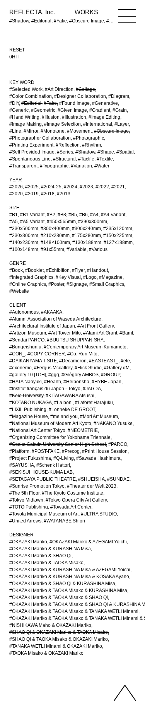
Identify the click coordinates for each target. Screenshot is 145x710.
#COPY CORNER (46, 354)
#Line (15, 131)
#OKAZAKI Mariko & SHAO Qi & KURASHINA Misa (62, 583)
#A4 (94, 214)
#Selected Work (26, 89)
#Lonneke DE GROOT (72, 409)
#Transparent (23, 166)
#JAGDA (92, 388)
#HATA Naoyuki (25, 381)
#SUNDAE (118, 479)
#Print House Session (105, 451)
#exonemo (20, 367)
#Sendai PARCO (26, 340)
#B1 (13, 214)
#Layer (121, 124)
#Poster (56, 284)
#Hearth (52, 381)
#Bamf (126, 333)
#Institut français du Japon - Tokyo (44, 388)
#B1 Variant (32, 214)
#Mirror (31, 131)
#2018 (48, 193)
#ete (125, 361)
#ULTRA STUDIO (99, 514)
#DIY (14, 103)
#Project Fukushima (30, 458)
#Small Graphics (106, 284)
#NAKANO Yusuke (113, 423)
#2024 (70, 186)
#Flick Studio (88, 367)
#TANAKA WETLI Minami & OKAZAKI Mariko (55, 646)
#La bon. (63, 402)
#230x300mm (23, 235)
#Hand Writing (24, 117)
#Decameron (73, 361)
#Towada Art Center (70, 507)
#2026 (16, 186)
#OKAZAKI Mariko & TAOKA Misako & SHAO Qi (58, 597)
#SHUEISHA (91, 479)
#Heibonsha (76, 381)
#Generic (19, 110)
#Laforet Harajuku (94, 402)
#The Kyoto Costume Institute (72, 493)
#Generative (105, 103)
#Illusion (51, 117)
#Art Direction (59, 89)
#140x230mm (23, 242)
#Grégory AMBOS (80, 374)
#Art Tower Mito (64, 333)
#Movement (79, 131)
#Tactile (86, 159)
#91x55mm (52, 249)
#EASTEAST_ (103, 361)
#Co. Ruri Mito (82, 354)
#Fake (50, 103)
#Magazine (111, 277)
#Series (65, 152)
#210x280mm (55, 235)
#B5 (72, 214)
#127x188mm (118, 242)
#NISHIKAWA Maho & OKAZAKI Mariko (50, 625)
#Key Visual (68, 277)
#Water (101, 166)
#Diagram (118, 96)
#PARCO (117, 444)
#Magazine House (28, 416)
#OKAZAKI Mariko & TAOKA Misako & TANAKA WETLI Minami (73, 611)
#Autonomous (24, 312)
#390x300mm (92, 221)
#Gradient (99, 110)
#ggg (53, 374)
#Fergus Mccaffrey (53, 367)
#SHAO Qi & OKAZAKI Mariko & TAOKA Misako (58, 632)
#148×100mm (55, 242)
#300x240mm (86, 228)
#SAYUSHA (21, 465)
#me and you (64, 416)
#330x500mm (23, 228)
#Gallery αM (117, 367)
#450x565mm (61, 221)
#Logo (90, 277)
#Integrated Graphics (31, 277)
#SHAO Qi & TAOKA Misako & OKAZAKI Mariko (58, 639)
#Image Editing (104, 117)
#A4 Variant (113, 214)
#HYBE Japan (106, 381)
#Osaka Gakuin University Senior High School (57, 444)
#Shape (105, 152)
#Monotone (53, 131)
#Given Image (72, 110)
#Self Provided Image (32, 152)
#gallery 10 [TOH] (27, 374)
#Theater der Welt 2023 (91, 486)
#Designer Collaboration (80, 96)
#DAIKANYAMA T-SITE (33, 361)
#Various (98, 249)
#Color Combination (30, 96)
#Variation (81, 166)
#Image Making (25, 124)
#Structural (64, 159)
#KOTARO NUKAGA (30, 402)
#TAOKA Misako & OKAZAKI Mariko (46, 653)
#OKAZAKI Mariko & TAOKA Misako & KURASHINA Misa (68, 590)
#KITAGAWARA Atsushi (70, 395)
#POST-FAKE (46, 451)
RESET (17, 50)
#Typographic (54, 166)
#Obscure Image (111, 131)
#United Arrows (25, 521)
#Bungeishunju (25, 347)
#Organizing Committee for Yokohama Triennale (60, 437)
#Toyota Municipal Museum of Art (43, 514)
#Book (16, 270)
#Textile (105, 159)
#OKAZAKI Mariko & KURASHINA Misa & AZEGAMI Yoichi (69, 569)
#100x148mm (23, 249)
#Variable (77, 249)
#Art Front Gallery (95, 326)
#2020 (16, 193)
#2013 (63, 193)
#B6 (83, 214)
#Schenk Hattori (53, 465)
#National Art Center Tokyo (37, 430)
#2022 (102, 186)
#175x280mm (86, 235)
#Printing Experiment (31, 145)
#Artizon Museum (27, 333)
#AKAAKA (51, 312)
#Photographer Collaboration (40, 138)
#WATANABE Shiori (64, 521)
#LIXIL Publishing (27, 409)
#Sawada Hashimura (98, 458)
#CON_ (17, 354)
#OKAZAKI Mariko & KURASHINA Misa (50, 548)
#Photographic (88, 138)
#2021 (118, 186)
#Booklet (34, 270)
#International (97, 124)
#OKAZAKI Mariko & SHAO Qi (40, 555)
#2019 (32, 193)
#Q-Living (63, 458)
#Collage (85, 89)
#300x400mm (55, 228)
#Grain (120, 110)
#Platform (19, 451)
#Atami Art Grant (100, 333)
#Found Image (74, 103)
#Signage (77, 284)
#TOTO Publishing (28, 507)
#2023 (86, 186)
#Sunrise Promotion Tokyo (37, 486)
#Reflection (68, 145)
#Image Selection (62, 124)
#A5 (13, 221)
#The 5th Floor (24, 493)
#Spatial (125, 152)
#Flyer (78, 270)
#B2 (51, 214)
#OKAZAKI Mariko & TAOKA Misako (46, 562)
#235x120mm (117, 228)
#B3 (62, 214)
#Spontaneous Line (30, 159)
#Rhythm (91, 145)
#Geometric (43, 110)
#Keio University (26, 395)
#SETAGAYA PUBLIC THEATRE (42, 479)
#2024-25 (51, 186)
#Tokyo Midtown (26, 500)
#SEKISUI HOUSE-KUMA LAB (41, 472)
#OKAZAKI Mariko (28, 541)
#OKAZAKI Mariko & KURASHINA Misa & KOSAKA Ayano (69, 576)
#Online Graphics (27, 284)
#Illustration (74, 117)
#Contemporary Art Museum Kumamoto (85, 347)
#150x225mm (117, 235)
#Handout (97, 270)
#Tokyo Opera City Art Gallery (76, 500)
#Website (19, 291)
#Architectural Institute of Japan (42, 326)
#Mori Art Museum (99, 416)
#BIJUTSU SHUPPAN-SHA (75, 340)
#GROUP (110, 374)
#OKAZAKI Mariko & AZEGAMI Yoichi (88, 541)
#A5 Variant (32, 221)
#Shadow (85, 152)
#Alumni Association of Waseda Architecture (55, 319)
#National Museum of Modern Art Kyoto (50, 423)
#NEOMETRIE (83, 430)
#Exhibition (58, 270)
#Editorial (31, 103)
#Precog (71, 451)
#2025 (32, 186)
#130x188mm (86, 242)
